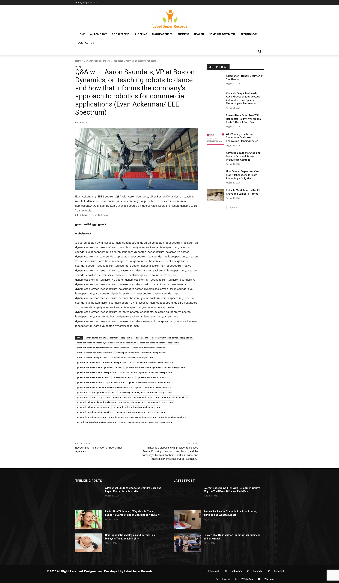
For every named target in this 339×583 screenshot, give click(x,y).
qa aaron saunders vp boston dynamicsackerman (101, 382)
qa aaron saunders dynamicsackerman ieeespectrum (146, 372)
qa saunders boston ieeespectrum (93, 407)
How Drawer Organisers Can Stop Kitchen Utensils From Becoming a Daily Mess (242, 175)
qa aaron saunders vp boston (152, 377)
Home (78, 60)
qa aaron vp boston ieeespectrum (93, 397)
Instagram (236, 571)
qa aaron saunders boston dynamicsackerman (99, 367)
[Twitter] (217, 579)
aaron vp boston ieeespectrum (92, 357)
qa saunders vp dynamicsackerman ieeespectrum (141, 412)
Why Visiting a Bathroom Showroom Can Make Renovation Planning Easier (242, 137)
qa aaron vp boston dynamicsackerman (96, 392)
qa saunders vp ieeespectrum (91, 417)
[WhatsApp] (236, 579)
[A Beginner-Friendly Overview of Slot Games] (215, 80)
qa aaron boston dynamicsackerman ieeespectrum (102, 362)
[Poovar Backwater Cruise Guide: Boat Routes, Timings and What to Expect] (187, 519)
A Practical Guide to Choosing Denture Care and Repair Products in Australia (243, 156)
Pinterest (279, 571)
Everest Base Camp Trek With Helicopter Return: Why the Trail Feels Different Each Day (244, 119)
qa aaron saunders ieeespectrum (93, 377)
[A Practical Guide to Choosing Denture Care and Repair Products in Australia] (215, 157)
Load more (234, 207)
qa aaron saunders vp (123, 377)
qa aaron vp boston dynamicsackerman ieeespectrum (145, 392)
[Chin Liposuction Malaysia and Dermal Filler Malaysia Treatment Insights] (88, 542)
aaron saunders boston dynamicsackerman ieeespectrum (164, 337)
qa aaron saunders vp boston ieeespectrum (150, 382)
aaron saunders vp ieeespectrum (148, 347)
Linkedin (258, 571)
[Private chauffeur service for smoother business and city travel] (187, 542)
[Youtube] (259, 579)
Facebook (213, 571)
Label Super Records (138, 571)
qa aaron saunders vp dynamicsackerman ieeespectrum (104, 387)
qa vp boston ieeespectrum (172, 417)
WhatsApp (247, 579)
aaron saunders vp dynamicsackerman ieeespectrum (103, 347)
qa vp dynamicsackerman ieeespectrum (96, 422)
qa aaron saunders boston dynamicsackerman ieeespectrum (155, 367)
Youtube (269, 579)
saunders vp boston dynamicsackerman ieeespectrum (146, 422)
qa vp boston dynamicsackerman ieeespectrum (132, 417)
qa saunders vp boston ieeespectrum (95, 412)
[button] (259, 51)
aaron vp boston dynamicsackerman (94, 352)
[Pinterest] (269, 571)
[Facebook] (203, 571)
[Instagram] (225, 571)
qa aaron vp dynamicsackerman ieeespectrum (136, 397)
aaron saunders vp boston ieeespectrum (159, 342)
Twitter (226, 579)
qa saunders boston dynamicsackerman (96, 402)
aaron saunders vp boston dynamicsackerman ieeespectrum (106, 342)
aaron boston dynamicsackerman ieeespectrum (108, 337)
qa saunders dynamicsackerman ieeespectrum (137, 407)
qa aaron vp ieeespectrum (175, 397)
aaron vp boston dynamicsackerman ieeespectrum (141, 352)
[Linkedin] (248, 571)
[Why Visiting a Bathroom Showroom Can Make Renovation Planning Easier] (215, 139)
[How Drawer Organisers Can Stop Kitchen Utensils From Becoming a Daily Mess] (215, 176)
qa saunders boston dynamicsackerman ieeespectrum (146, 402)
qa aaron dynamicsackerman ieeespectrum (151, 362)
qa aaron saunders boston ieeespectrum (97, 372)
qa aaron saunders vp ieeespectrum (153, 387)
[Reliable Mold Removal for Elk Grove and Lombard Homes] (215, 195)
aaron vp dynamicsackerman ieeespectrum (131, 357)
